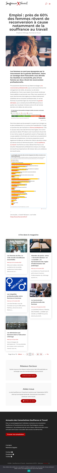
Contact (8, 452)
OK (29, 470)
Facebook (9, 454)
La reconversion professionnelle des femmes (38, 302)
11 (32, 354)
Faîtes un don (29, 401)
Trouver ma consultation (15, 434)
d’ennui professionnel (36, 127)
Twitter (8, 456)
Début (20, 354)
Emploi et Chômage (22, 33)
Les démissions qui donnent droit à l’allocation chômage (16, 335)
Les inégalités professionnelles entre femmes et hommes (15, 296)
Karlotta (45, 463)
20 (38, 354)
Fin (48, 354)
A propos (9, 445)
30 (41, 354)
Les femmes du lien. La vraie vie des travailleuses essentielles (16, 257)
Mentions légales (11, 447)
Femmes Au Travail (35, 33)
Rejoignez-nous (29, 375)
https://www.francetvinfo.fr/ (18, 217)
